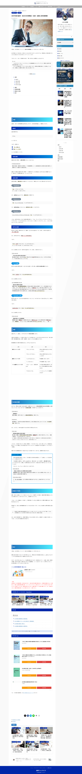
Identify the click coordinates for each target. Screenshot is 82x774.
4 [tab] (33, 607)
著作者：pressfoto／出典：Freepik (46, 45)
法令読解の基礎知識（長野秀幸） (21, 626)
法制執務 (18, 719)
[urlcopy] (39, 716)
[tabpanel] (18, 601)
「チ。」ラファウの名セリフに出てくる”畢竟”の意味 (68, 112)
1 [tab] (30, 607)
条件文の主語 (18, 84)
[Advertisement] (32, 107)
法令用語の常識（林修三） (20, 623)
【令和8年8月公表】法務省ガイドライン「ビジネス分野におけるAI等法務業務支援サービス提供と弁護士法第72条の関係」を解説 (68, 133)
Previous (12, 602)
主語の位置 (18, 82)
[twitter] (25, 716)
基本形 (17, 79)
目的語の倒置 (17, 89)
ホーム (32, 767)
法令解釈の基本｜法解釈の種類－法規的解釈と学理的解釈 (32, 736)
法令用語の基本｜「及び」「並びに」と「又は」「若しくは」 (32, 604)
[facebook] (28, 716)
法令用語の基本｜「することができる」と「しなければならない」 (18, 604)
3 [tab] (32, 607)
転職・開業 (50, 6)
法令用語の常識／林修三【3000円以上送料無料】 (32, 668)
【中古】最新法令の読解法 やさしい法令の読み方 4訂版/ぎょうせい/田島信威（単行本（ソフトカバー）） (36, 655)
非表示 (34, 73)
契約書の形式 (14, 719)
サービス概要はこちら (69, 68)
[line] (33, 716)
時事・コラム (41, 6)
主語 (16, 77)
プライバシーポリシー (42, 767)
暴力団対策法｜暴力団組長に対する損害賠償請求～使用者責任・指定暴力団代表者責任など (67, 104)
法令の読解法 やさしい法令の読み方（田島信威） (24, 621)
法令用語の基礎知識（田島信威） (21, 618)
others (59, 6)
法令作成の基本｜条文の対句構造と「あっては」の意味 (32, 750)
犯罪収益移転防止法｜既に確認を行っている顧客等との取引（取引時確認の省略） (68, 94)
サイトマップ (36, 767)
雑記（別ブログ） (61, 58)
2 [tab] (31, 607)
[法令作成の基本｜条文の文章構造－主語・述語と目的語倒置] (31, 716)
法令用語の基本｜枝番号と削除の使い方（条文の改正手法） (18, 736)
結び (16, 93)
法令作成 (14, 721)
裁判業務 (32, 6)
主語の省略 (18, 81)
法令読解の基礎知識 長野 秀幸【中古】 (30, 682)
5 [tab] (34, 607)
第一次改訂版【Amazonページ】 (28, 692)
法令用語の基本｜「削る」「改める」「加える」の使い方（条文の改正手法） (18, 750)
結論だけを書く (18, 91)
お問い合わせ (49, 767)
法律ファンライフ (41, 770)
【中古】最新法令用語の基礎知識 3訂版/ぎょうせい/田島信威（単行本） (36, 641)
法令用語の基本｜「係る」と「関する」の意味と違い (46, 604)
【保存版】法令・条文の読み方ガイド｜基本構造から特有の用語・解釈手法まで (46, 736)
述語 (16, 87)
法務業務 (23, 6)
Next (52, 602)
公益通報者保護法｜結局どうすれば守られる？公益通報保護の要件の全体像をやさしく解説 (67, 122)
